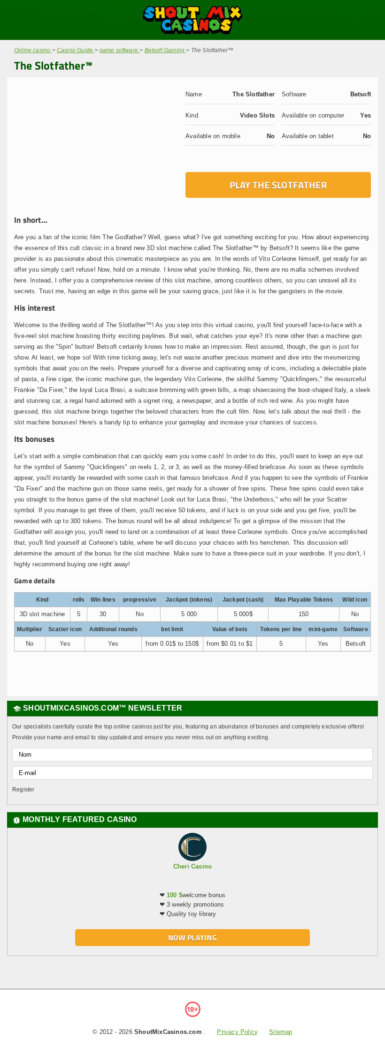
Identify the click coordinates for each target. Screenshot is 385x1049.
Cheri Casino (192, 866)
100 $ (174, 895)
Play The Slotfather (278, 185)
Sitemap (280, 1031)
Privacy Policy (237, 1031)
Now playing (192, 937)
